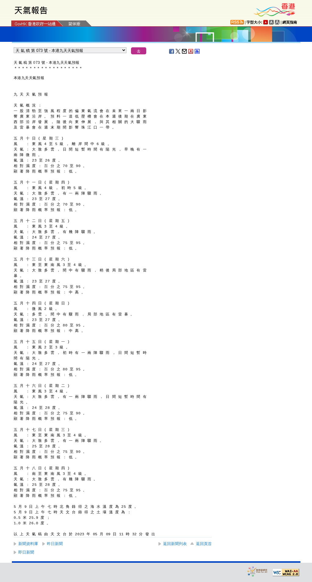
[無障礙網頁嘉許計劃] (257, 571)
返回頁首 (204, 543)
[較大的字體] (271, 22)
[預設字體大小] (265, 22)
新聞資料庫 (28, 543)
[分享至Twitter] (178, 51)
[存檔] (191, 51)
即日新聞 (26, 552)
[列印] (197, 51)
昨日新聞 (55, 543)
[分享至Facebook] (172, 51)
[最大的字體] (277, 22)
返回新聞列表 (175, 543)
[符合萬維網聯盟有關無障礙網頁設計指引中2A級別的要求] (285, 573)
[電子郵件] (184, 51)
